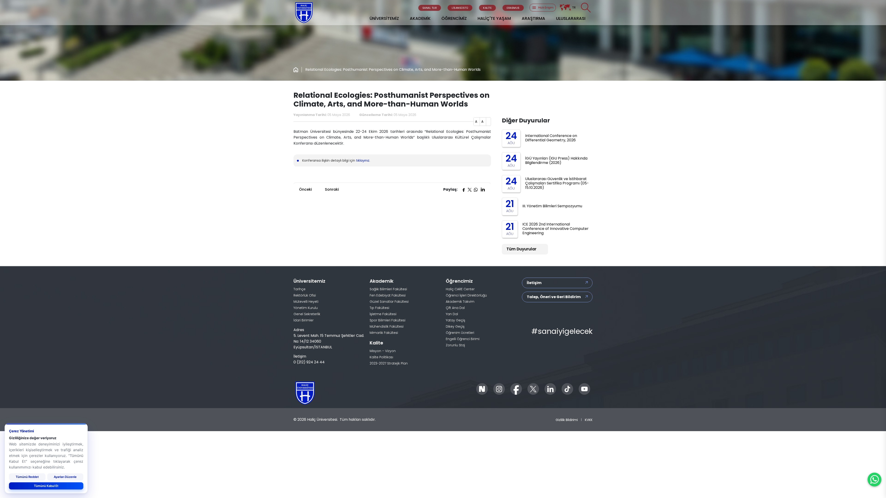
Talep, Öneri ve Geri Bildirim (554, 296)
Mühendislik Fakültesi (387, 326)
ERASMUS (513, 8)
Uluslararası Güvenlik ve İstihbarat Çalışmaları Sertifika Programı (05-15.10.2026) (557, 183)
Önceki (305, 189)
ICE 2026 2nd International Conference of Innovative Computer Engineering (555, 229)
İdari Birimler (303, 320)
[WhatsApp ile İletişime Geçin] (874, 479)
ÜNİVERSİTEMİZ (384, 18)
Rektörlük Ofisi (304, 295)
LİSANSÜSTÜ (460, 8)
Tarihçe (299, 289)
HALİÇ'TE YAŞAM (494, 18)
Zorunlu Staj (455, 345)
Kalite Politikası (381, 357)
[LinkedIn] (482, 190)
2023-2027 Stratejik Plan (389, 363)
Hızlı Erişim (546, 7)
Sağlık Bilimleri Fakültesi (388, 289)
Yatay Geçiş (455, 320)
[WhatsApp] (475, 190)
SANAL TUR (429, 8)
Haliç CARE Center (460, 289)
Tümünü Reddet (27, 477)
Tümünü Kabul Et (46, 486)
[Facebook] (463, 190)
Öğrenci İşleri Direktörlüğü (466, 295)
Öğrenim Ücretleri (460, 332)
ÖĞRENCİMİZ (454, 18)
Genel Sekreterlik (306, 314)
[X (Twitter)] (470, 190)
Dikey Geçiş (455, 326)
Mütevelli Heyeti (305, 301)
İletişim (534, 282)
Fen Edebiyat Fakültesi (388, 295)
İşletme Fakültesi (383, 314)
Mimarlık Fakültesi (384, 332)
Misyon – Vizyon (383, 351)
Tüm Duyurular (521, 249)
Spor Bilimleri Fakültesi (387, 320)
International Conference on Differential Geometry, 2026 (551, 138)
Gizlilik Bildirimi (567, 419)
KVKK (589, 419)
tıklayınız (362, 160)
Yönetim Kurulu (305, 307)
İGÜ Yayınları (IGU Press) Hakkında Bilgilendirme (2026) (556, 160)
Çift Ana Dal (455, 307)
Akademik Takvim (460, 301)
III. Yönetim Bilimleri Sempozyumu (552, 206)
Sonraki (332, 189)
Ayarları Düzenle (65, 477)
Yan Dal (452, 314)
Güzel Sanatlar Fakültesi (389, 301)
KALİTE (487, 8)
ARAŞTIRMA (533, 18)
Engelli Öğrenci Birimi (462, 339)
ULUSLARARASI (570, 18)
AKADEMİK (420, 18)
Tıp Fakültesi (379, 307)
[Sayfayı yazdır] (488, 121)
